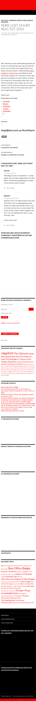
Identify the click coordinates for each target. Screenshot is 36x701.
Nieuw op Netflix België (25, 20)
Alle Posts (4, 20)
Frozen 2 (13, 574)
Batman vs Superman (7, 565)
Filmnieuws (12, 20)
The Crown (5, 598)
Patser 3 (18, 369)
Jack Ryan (3, 581)
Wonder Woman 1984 (27, 602)
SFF (29, 366)
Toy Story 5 (21, 368)
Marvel (14, 584)
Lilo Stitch (7, 366)
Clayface (23, 373)
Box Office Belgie (19, 568)
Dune (31, 571)
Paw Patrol (24, 357)
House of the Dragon (25, 579)
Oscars (12, 586)
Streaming (4, 22)
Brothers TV (3, 369)
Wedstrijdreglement (8, 619)
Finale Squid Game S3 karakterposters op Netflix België (18, 403)
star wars (30, 586)
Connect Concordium (9, 333)
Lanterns (19, 362)
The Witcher (20, 600)
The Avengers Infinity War (7, 596)
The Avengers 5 (13, 359)
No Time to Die (5, 586)
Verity (26, 373)
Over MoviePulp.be (7, 623)
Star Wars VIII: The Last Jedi (8, 590)
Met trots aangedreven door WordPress (23, 696)
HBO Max (19, 576)
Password (4, 309)
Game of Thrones (23, 574)
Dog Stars (12, 362)
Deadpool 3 (26, 571)
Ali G (27, 366)
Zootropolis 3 (24, 369)
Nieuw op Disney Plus (27, 584)
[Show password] (31, 309)
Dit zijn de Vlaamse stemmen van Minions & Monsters (17, 398)
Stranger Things (23, 591)
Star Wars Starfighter (11, 369)
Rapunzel (30, 373)
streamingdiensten (9, 593)
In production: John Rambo (9, 146)
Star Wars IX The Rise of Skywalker (11, 588)
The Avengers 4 (22, 593)
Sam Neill (24, 366)
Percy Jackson (6, 368)
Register (3, 323)
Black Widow (4, 569)
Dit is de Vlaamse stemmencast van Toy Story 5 (15, 389)
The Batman (18, 596)
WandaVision (17, 602)
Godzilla (3, 576)
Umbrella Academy (7, 602)
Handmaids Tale (11, 576)
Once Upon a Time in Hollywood (25, 371)
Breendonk (26, 362)
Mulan (18, 584)
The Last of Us (15, 598)
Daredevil (12, 571)
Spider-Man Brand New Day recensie (12, 411)
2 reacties (13, 34)
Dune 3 (15, 371)
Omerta (5, 371)
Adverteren (5, 615)
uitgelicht (7, 353)
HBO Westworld (7, 579)
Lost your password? (13, 323)
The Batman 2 (10, 371)
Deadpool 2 (19, 571)
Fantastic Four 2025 (5, 574)
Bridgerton (4, 571)
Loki (32, 582)
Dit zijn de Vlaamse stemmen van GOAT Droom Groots (18, 405)
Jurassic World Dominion (13, 581)
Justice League (25, 582)
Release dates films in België (9, 387)
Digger (7, 375)
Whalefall (19, 366)
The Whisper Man (11, 373)
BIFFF (14, 565)
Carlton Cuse (13, 73)
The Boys (25, 596)
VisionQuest (31, 364)
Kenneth (6, 171)
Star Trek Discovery (20, 586)
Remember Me (6, 313)
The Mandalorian (8, 600)
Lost (19, 66)
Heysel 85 (26, 364)
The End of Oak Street (29, 368)
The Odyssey (21, 353)
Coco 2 (2, 366)
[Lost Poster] (18, 49)
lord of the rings (13, 366)
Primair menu (33, 12)
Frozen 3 (12, 368)
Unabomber (18, 373)
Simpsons (16, 368)
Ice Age (5, 373)
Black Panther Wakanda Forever (24, 565)
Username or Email (7, 304)
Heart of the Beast (17, 364)
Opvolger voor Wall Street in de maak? (12, 154)
